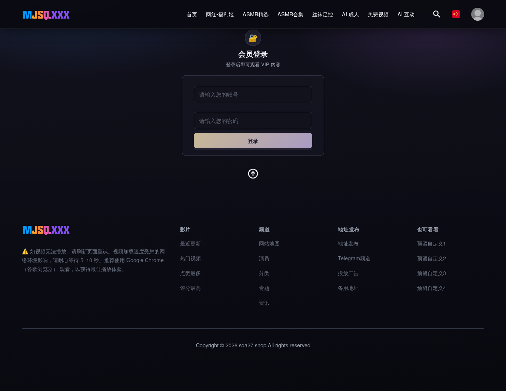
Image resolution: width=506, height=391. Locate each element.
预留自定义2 (431, 258)
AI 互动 (406, 14)
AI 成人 (350, 14)
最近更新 (190, 243)
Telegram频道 (354, 258)
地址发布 (348, 243)
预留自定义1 (431, 243)
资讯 (264, 302)
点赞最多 (190, 273)
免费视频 (378, 14)
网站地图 (269, 243)
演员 (264, 258)
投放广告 (348, 273)
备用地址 (348, 287)
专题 (264, 287)
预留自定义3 (431, 273)
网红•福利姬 (220, 14)
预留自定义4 (431, 287)
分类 (264, 273)
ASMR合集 (290, 14)
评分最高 (190, 287)
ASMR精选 (256, 14)
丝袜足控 (322, 14)
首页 (192, 14)
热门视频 (190, 258)
